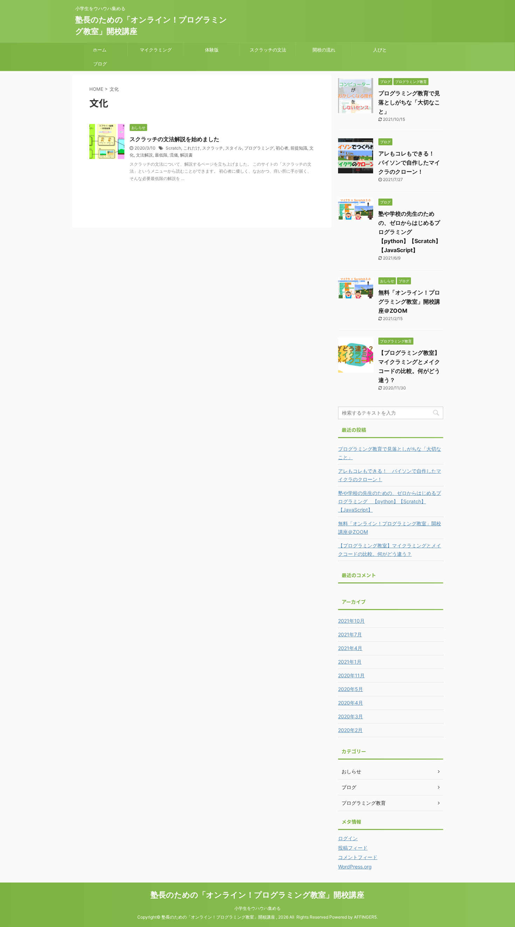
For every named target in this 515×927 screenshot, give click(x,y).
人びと (380, 50)
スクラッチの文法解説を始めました (174, 139)
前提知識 (298, 148)
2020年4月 (350, 703)
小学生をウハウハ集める (257, 908)
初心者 (282, 148)
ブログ (100, 64)
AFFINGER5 (365, 917)
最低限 (161, 155)
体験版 (212, 50)
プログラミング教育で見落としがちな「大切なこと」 (409, 102)
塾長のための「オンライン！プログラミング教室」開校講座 (257, 894)
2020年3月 (350, 716)
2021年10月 (351, 621)
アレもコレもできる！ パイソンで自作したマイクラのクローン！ (409, 162)
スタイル (233, 148)
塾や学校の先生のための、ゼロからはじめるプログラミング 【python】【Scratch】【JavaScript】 (409, 232)
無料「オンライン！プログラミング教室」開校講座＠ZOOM (409, 301)
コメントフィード (357, 857)
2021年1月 (350, 662)
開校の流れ (324, 50)
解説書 (186, 155)
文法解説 (144, 155)
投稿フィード (353, 848)
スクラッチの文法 (268, 50)
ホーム (100, 50)
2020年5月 (350, 689)
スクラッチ (212, 148)
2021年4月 (350, 648)
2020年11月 (351, 675)
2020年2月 (350, 730)
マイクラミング (156, 50)
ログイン (348, 838)
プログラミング (259, 148)
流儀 (174, 155)
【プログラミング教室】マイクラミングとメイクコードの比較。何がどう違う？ (389, 549)
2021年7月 (350, 634)
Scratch (173, 148)
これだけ (191, 148)
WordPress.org (355, 867)
